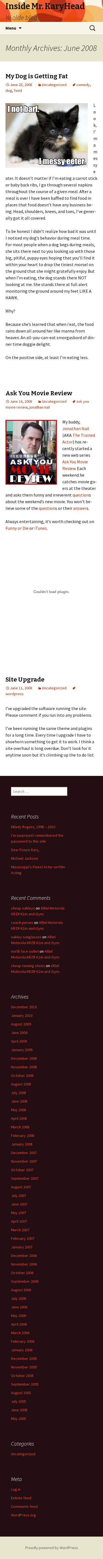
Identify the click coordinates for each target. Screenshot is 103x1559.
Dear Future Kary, (25, 849)
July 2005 (18, 1401)
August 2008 (21, 1084)
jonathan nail (39, 407)
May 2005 (18, 1418)
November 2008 (24, 1066)
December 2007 (24, 1152)
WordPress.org (23, 1515)
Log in (16, 1489)
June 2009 (19, 1032)
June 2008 (19, 1101)
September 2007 (24, 1178)
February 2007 (22, 1238)
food (18, 90)
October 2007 (22, 1169)
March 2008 (20, 1126)
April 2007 (19, 1221)
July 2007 (18, 1195)
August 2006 (21, 1289)
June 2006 (19, 1307)
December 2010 (24, 1006)
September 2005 (24, 1384)
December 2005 (24, 1358)
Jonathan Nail (75, 428)
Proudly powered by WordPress (51, 1547)
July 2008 (18, 1092)
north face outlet (25, 951)
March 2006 (20, 1332)
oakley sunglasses (26, 936)
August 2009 (21, 1024)
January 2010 (21, 1015)
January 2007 (21, 1246)
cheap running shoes (28, 965)
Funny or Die (17, 528)
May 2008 (18, 1109)
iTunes (40, 528)
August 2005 (21, 1392)
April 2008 (19, 1118)
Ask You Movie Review (38, 393)
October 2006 (22, 1272)
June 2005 (19, 1409)
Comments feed (24, 1506)
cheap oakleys (23, 908)
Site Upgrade (24, 679)
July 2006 (18, 1298)
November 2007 (24, 1161)
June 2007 (19, 1204)
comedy (83, 84)
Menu (10, 28)
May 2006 (18, 1315)
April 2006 (19, 1324)
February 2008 (22, 1135)
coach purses (22, 922)
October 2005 (22, 1375)
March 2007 (20, 1229)
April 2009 (19, 1041)
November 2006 (24, 1264)
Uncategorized (54, 84)
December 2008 (24, 1058)
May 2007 (18, 1212)
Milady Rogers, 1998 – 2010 (33, 826)
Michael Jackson (24, 858)
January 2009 (21, 1049)
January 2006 (21, 1349)
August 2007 (21, 1186)
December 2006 (24, 1255)
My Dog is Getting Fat (36, 76)
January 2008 (21, 1144)
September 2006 (24, 1281)
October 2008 (22, 1075)
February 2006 (22, 1341)
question (81, 495)
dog (8, 90)
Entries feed (21, 1497)
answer (80, 508)
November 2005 (24, 1367)
